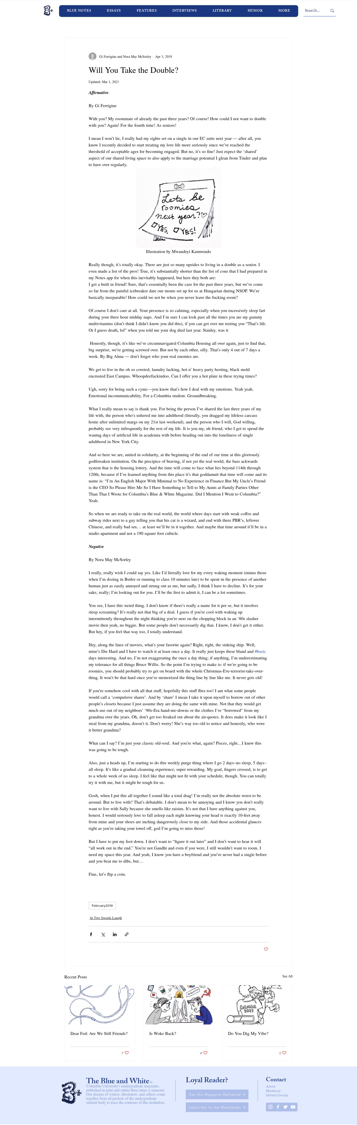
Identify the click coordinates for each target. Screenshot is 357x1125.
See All (287, 976)
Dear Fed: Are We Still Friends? (99, 1033)
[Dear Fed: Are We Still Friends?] (100, 1004)
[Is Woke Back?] (179, 1004)
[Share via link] (126, 934)
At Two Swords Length (106, 917)
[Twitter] (285, 1107)
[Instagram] (270, 1107)
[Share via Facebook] (91, 934)
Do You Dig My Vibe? (248, 1033)
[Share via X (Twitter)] (103, 934)
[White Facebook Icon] (278, 1107)
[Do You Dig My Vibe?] (257, 1004)
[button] (185, 11)
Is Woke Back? (162, 1033)
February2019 (102, 905)
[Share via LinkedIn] (114, 934)
